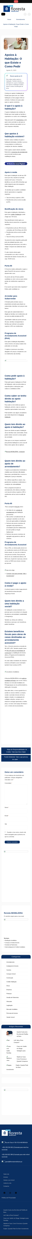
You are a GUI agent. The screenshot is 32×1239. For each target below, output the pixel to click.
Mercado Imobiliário (11, 1009)
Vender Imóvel (10, 1017)
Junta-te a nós (7, 1183)
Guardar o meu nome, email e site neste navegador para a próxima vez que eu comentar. (15, 834)
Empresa (9, 989)
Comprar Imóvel (11, 974)
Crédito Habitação (11, 981)
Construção (9, 978)
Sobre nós (6, 1174)
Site (6, 824)
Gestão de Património (12, 997)
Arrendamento (20, 19)
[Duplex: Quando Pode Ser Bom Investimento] (9, 1065)
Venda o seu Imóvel (8, 1180)
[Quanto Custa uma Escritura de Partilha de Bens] (9, 1033)
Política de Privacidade (9, 1197)
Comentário (8, 783)
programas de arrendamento (19, 152)
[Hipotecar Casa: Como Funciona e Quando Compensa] (9, 1058)
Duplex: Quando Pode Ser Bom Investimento (17, 1067)
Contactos (6, 1186)
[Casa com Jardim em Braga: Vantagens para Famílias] (9, 1048)
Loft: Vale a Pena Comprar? (11, 1215)
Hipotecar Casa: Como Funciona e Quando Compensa (22, 1059)
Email (7, 815)
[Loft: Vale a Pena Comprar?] (7, 1040)
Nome (7, 807)
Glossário (9, 1001)
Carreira (8, 970)
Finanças (9, 993)
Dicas (8, 985)
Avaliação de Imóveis (12, 966)
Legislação (9, 1005)
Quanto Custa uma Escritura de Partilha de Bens (22, 1034)
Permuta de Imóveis (12, 1013)
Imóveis (5, 1177)
